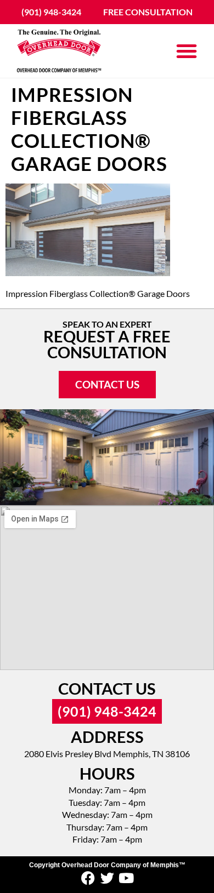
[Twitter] (107, 878)
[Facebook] (88, 878)
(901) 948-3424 (107, 711)
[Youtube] (126, 878)
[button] (186, 51)
